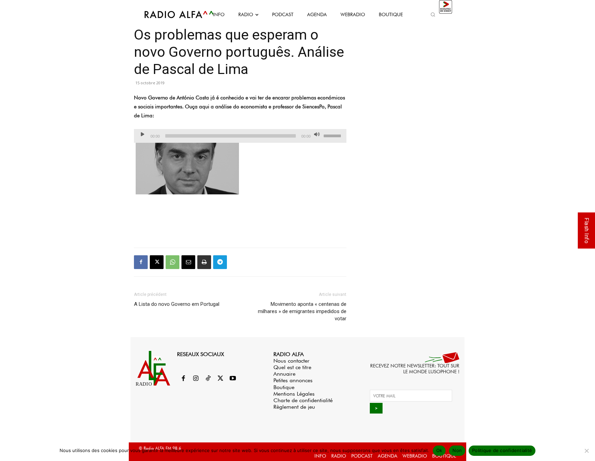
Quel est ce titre (292, 367)
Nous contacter (291, 360)
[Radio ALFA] (171, 14)
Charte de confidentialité (303, 400)
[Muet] (317, 134)
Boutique (283, 387)
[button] (433, 14)
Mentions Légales (294, 393)
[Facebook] (141, 262)
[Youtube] (233, 379)
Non (457, 450)
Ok (439, 450)
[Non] (586, 450)
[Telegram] (220, 262)
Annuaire (284, 374)
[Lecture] (142, 134)
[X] (157, 262)
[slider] (333, 135)
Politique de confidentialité (502, 450)
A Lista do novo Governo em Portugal (176, 304)
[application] (240, 136)
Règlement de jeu (294, 407)
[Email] (188, 262)
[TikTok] (208, 379)
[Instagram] (195, 379)
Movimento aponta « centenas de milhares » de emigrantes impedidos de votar (302, 311)
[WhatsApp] (172, 262)
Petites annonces (293, 380)
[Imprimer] (204, 262)
